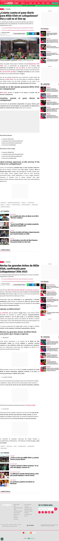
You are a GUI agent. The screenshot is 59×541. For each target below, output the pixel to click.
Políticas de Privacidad (13, 524)
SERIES (30, 3)
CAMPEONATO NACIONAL (28, 511)
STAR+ (38, 3)
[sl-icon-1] (43, 512)
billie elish (3, 202)
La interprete (4, 313)
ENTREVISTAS (16, 519)
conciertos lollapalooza (13, 202)
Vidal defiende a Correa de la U (19, 0)
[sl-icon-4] (52, 512)
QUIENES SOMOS (16, 504)
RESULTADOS (26, 512)
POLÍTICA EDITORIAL (17, 512)
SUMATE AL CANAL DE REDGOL (28, 5)
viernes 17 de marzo (5, 206)
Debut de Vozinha (10, 0)
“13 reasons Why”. (30, 405)
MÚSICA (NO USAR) (16, 204)
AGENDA (15, 509)
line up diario (31, 202)
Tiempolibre (8, 9)
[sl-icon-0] (39, 512)
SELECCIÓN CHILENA (27, 504)
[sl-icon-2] (46, 512)
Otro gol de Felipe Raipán (43, 0)
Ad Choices (19, 524)
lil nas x (23, 202)
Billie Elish (9, 79)
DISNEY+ (48, 3)
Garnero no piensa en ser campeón (31, 0)
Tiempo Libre (34, 204)
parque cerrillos (26, 204)
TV (26, 3)
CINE (35, 3)
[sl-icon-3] (49, 512)
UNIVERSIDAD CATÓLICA (28, 509)
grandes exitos (22, 446)
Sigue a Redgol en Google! (20, 33)
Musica (8, 204)
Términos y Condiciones (5, 524)
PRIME (43, 3)
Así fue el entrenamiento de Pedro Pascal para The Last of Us (18, 30)
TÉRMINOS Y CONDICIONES (18, 507)
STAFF (15, 506)
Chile (15, 446)
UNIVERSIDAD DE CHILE (28, 507)
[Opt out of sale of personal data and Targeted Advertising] (2, 539)
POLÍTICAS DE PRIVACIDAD (18, 511)
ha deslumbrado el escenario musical (26, 290)
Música (2, 204)
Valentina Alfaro (6, 32)
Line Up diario (20, 67)
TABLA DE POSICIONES (28, 514)
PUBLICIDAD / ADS (17, 514)
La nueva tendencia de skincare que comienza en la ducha (17, 28)
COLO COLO (26, 506)
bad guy (2, 446)
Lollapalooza (31, 446)
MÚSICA (23, 3)
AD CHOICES (16, 517)
